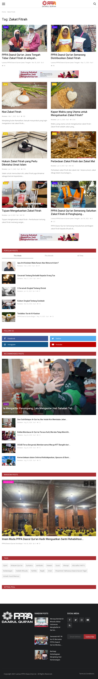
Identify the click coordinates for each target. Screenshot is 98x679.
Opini (5, 565)
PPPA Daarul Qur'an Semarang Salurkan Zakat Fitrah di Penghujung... (73, 212)
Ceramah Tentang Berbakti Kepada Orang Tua (36, 276)
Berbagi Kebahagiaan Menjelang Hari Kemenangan (55, 655)
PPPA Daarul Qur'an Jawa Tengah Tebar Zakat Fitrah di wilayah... (21, 56)
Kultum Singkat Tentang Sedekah (31, 301)
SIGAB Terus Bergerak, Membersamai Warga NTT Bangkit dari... (43, 445)
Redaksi (4, 116)
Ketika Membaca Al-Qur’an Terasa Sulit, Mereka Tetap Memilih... (43, 432)
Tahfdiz (34, 571)
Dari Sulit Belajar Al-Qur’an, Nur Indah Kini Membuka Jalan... (42, 419)
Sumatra (29, 565)
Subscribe (90, 637)
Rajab (42, 571)
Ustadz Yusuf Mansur (11, 576)
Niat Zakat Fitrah (11, 111)
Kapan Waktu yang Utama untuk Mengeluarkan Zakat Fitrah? (69, 113)
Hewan (49, 565)
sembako (39, 565)
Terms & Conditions (86, 673)
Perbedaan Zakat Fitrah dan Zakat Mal (73, 161)
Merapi (66, 565)
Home (4, 12)
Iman (50, 571)
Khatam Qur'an (16, 565)
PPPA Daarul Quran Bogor (26, 316)
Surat (58, 565)
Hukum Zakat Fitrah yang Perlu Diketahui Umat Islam (19, 163)
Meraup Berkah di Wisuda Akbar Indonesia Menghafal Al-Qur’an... (56, 624)
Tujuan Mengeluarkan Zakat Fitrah (21, 210)
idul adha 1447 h (78, 565)
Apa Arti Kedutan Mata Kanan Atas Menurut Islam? (38, 263)
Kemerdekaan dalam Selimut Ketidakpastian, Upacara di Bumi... (43, 457)
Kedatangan (7, 571)
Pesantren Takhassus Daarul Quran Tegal (71, 571)
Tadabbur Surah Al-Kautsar (28, 314)
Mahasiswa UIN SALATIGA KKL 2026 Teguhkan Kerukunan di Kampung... (43, 539)
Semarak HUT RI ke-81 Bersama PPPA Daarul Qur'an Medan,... (56, 641)
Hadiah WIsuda (22, 571)
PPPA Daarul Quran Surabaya (12, 543)
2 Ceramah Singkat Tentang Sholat (31, 288)
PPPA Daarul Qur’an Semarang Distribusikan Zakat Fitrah (68, 56)
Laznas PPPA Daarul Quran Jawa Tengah (16, 62)
